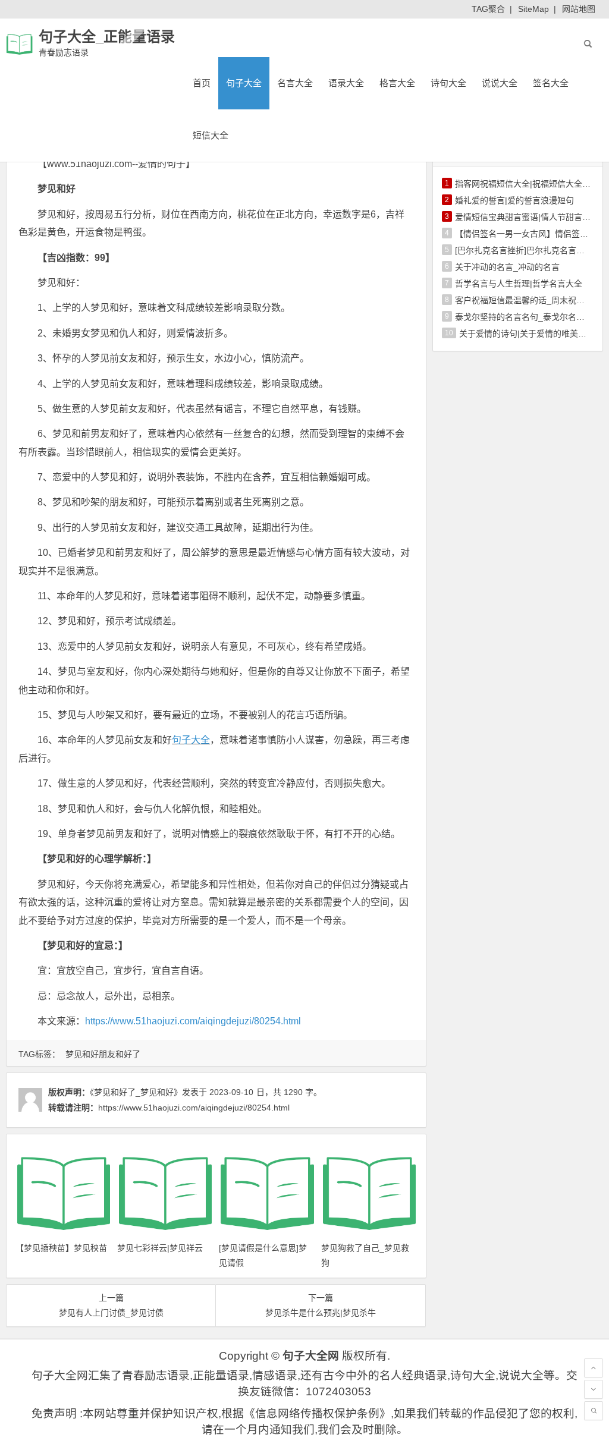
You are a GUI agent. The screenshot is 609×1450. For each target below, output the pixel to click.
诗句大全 (448, 83)
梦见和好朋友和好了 (102, 1054)
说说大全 (499, 83)
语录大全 (346, 83)
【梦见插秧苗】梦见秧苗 (61, 1248)
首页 (202, 83)
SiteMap (533, 9)
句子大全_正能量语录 (107, 37)
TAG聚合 (488, 9)
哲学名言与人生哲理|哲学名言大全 (518, 283)
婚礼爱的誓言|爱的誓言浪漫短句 (514, 200)
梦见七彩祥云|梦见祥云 (160, 1248)
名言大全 (295, 83)
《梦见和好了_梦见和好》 (136, 1092)
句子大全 (244, 83)
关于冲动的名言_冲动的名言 (507, 267)
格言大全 (397, 83)
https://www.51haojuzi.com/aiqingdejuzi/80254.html (193, 1021)
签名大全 (551, 83)
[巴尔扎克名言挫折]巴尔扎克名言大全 (524, 250)
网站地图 (578, 9)
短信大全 (210, 135)
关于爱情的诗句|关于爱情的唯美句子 (527, 333)
